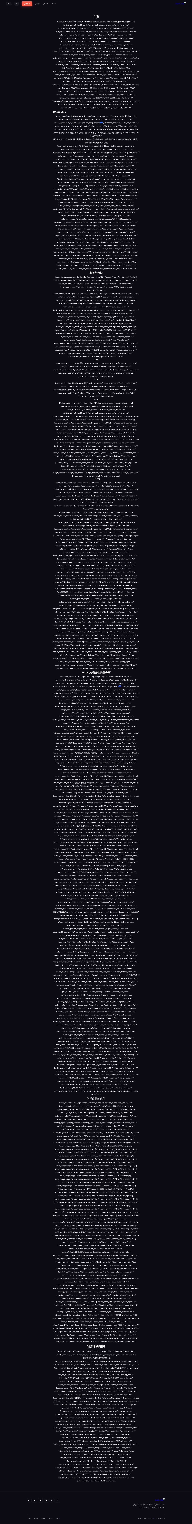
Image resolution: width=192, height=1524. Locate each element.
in (34, 1500)
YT (46, 1500)
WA (29, 1500)
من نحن (37, 3)
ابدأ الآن (27, 3)
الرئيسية (58, 1518)
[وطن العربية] (180, 4)
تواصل (29, 1518)
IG (40, 1500)
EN (9, 4)
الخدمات (53, 3)
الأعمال (45, 3)
